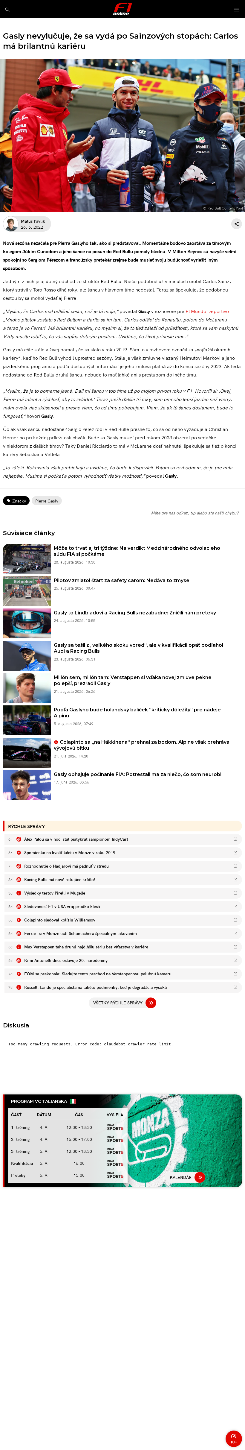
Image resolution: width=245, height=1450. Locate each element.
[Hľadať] (7, 10)
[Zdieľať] (236, 223)
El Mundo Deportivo (207, 311)
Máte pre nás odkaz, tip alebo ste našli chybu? (194, 513)
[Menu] (237, 10)
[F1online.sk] (122, 8)
